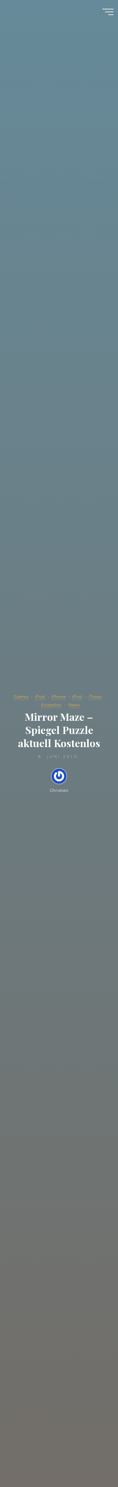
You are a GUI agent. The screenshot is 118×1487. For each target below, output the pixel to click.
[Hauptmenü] (108, 12)
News (74, 705)
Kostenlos (51, 705)
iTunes (95, 697)
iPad (40, 697)
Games (21, 697)
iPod (77, 697)
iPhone (59, 697)
